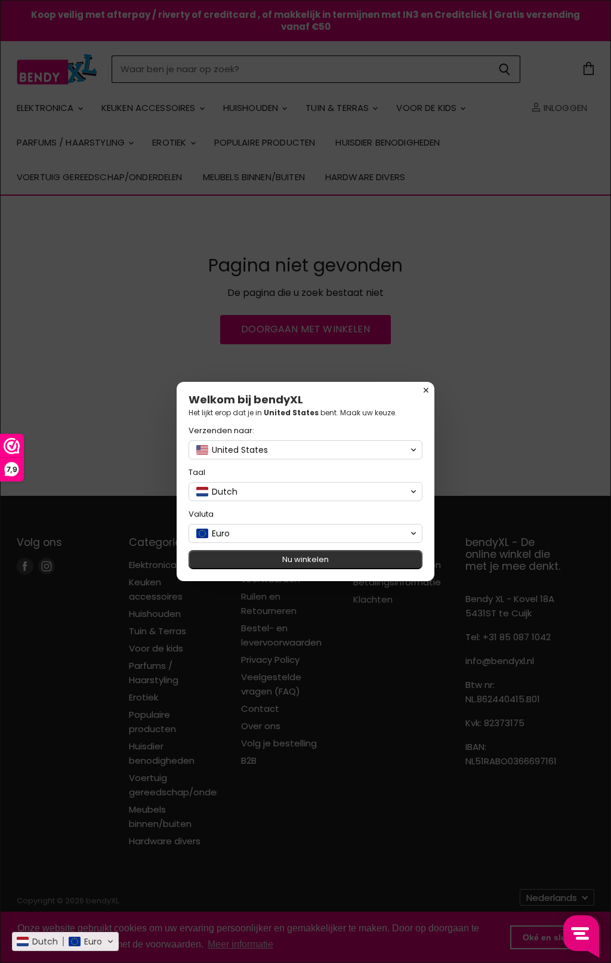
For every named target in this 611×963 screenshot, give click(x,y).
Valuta (201, 514)
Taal (197, 472)
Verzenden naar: (221, 430)
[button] (65, 941)
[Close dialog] (426, 390)
